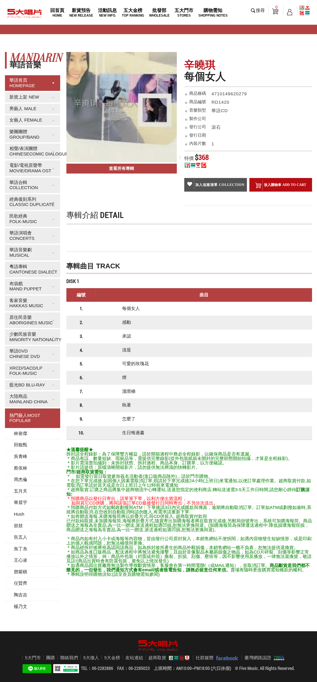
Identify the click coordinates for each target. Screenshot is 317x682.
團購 (50, 657)
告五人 (20, 537)
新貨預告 (81, 12)
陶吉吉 (20, 594)
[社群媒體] (225, 657)
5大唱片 (24, 13)
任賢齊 (20, 583)
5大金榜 (112, 657)
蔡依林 (20, 468)
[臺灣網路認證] (277, 657)
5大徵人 (91, 657)
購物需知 (213, 12)
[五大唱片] (158, 645)
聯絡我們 (69, 657)
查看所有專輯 (121, 168)
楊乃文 (20, 606)
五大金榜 (133, 12)
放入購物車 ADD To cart (285, 185)
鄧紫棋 (20, 571)
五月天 (20, 491)
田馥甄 (20, 444)
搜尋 (260, 10)
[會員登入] (289, 10)
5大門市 (33, 657)
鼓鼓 (18, 525)
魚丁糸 (20, 548)
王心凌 (20, 560)
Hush (19, 514)
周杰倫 (20, 479)
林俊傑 (20, 433)
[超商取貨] (177, 657)
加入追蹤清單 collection (219, 185)
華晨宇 (20, 502)
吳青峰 (20, 456)
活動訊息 (107, 12)
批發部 (159, 12)
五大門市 (184, 12)
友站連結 (134, 657)
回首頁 (57, 12)
